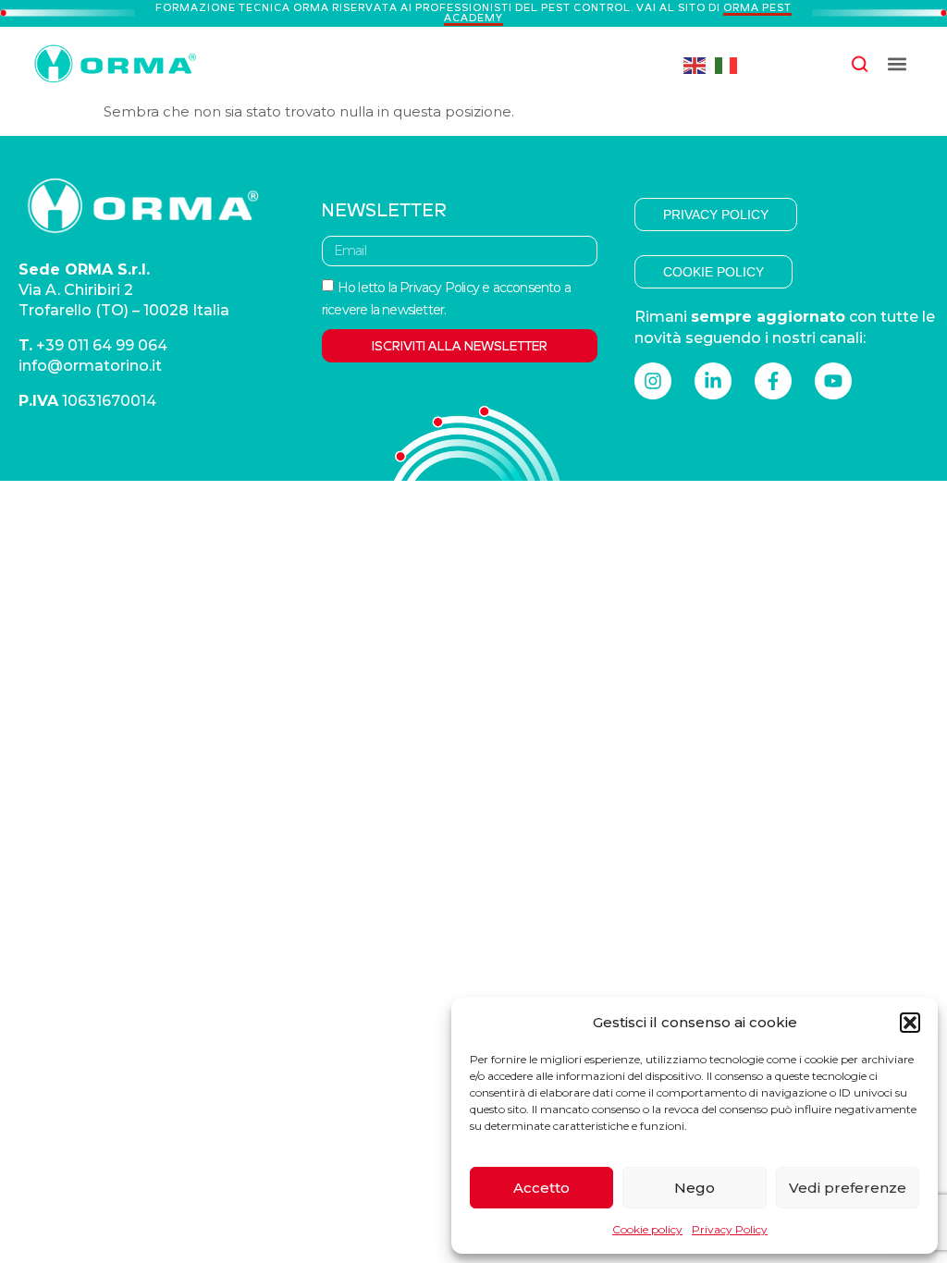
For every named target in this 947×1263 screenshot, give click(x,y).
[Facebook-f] (773, 380)
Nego (694, 1187)
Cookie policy (647, 1229)
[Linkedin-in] (713, 380)
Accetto (541, 1187)
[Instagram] (652, 380)
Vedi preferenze (847, 1187)
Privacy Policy (730, 1229)
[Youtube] (833, 380)
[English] (695, 64)
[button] (910, 1022)
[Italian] (727, 64)
